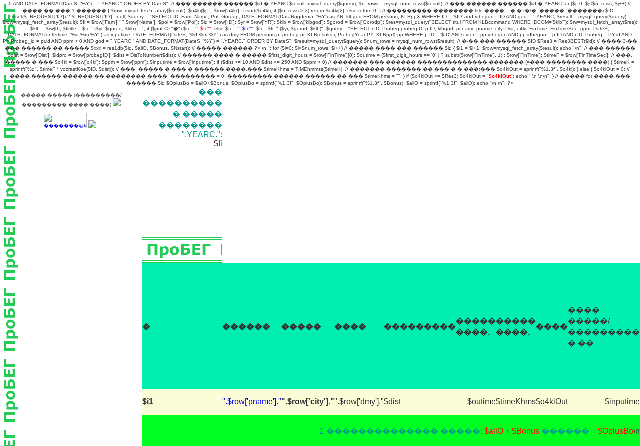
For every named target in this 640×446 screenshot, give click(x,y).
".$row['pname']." (252, 401)
